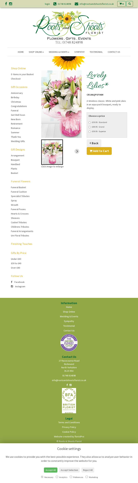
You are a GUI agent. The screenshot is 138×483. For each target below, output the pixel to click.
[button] (52, 152)
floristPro (79, 436)
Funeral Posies (18, 209)
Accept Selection (69, 470)
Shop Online (35, 51)
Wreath (14, 204)
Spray (14, 200)
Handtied (15, 164)
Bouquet (15, 159)
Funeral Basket (18, 187)
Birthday (15, 97)
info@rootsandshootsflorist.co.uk (69, 380)
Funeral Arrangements (22, 231)
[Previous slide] (46, 151)
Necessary (48, 477)
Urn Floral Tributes (20, 235)
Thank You (16, 136)
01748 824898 (69, 375)
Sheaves (15, 218)
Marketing (93, 477)
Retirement (16, 123)
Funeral (14, 110)
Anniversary (17, 93)
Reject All (88, 470)
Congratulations (19, 106)
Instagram (20, 286)
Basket (14, 173)
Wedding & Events (58, 51)
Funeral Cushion (19, 191)
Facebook (19, 282)
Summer (15, 132)
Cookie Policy (69, 431)
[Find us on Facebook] (7, 4)
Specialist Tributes (20, 196)
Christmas (16, 101)
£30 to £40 (16, 263)
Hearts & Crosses (20, 213)
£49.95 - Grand (98, 127)
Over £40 (15, 267)
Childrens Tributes (20, 226)
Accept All (51, 470)
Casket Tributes (19, 222)
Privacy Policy (69, 427)
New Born (16, 119)
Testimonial (96, 51)
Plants (14, 168)
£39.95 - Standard (99, 122)
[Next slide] (77, 151)
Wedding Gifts (18, 141)
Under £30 (16, 258)
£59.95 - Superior (99, 131)
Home (21, 51)
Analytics (63, 477)
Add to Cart (100, 151)
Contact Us (114, 51)
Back (94, 143)
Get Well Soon (18, 114)
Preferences (78, 477)
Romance (15, 128)
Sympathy (79, 51)
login (47, 3)
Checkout (16, 78)
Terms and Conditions (69, 422)
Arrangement (17, 155)
